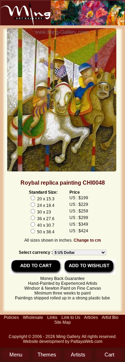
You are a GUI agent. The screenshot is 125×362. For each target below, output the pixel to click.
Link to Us (70, 317)
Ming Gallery (68, 336)
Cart (109, 354)
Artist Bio (110, 317)
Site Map (62, 322)
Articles (91, 317)
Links (52, 317)
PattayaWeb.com (86, 341)
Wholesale (33, 317)
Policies (11, 317)
